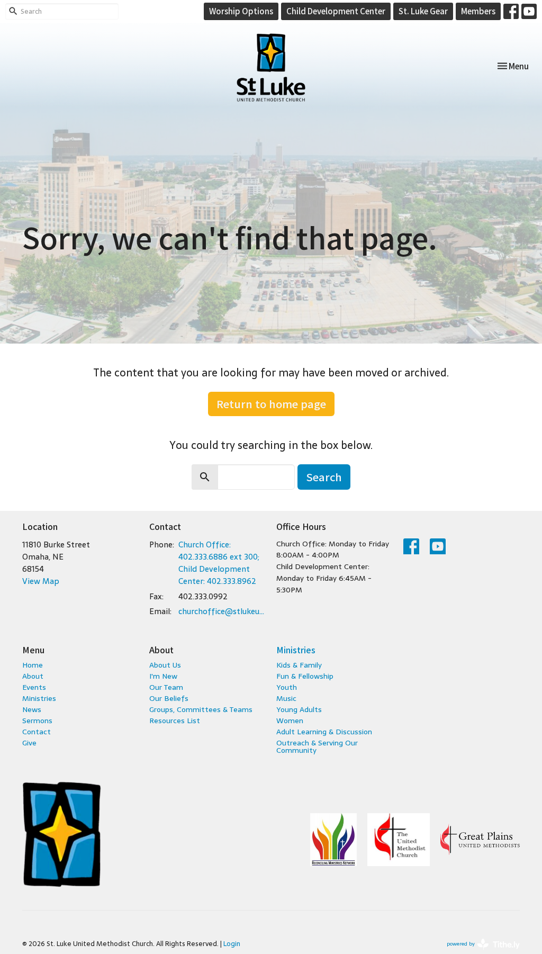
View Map (40, 581)
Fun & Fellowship (304, 676)
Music (286, 698)
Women (289, 720)
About (32, 676)
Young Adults (299, 709)
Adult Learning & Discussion (324, 731)
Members (478, 10)
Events (34, 687)
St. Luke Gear (423, 10)
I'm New (163, 676)
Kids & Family (299, 665)
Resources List (174, 720)
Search (324, 476)
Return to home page (271, 403)
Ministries (39, 698)
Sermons (37, 720)
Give (29, 743)
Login (231, 943)
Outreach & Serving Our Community (317, 746)
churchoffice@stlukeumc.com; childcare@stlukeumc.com (222, 611)
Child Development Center (335, 10)
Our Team (166, 687)
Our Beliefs (168, 698)
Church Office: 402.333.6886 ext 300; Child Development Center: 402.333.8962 (218, 563)
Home (32, 665)
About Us (165, 665)
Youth (286, 687)
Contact (36, 731)
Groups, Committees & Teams (200, 709)
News (31, 709)
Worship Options (241, 10)
